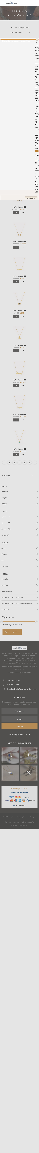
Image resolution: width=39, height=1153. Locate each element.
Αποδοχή (31, 197)
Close (37, 40)
